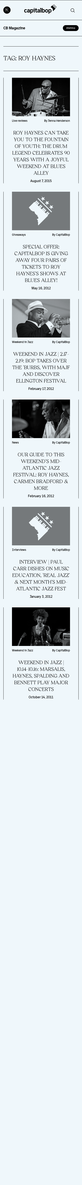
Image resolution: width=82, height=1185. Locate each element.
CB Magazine (14, 28)
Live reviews (19, 120)
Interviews (19, 549)
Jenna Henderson (59, 120)
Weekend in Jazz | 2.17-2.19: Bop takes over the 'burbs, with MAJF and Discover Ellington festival (41, 368)
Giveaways (19, 234)
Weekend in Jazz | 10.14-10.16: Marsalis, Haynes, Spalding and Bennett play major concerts (41, 676)
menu (72, 27)
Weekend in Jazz (22, 342)
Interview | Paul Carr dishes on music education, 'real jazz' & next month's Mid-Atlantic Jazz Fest (41, 575)
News (15, 442)
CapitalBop (63, 234)
